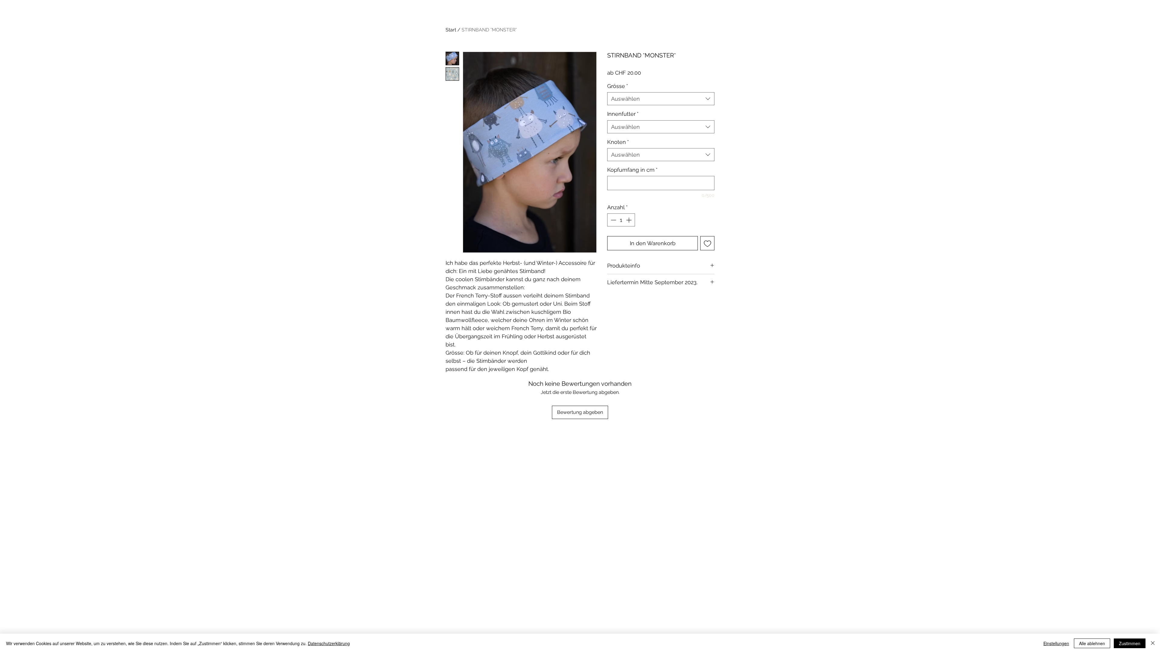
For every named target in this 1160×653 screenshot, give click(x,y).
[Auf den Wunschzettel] (707, 243)
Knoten (618, 142)
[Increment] (629, 220)
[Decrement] (612, 220)
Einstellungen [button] (1056, 643)
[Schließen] (1152, 643)
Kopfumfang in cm (632, 170)
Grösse (617, 86)
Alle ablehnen (1092, 643)
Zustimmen (1129, 643)
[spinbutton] (621, 220)
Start (451, 30)
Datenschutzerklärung (329, 643)
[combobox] (660, 98)
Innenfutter (623, 114)
